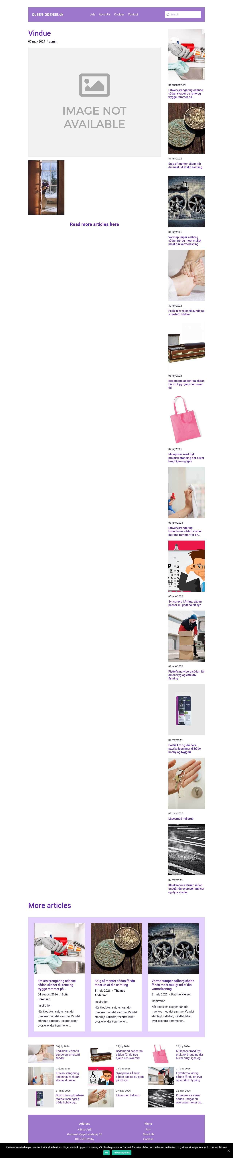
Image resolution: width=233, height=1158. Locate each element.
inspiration (44, 1005)
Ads (92, 14)
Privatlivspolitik (122, 1152)
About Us (104, 14)
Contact (133, 14)
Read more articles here (94, 224)
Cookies (119, 14)
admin (53, 41)
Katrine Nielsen (181, 994)
